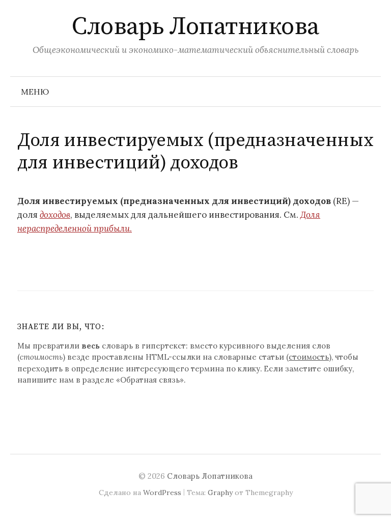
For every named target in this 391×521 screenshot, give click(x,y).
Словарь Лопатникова (195, 27)
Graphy (220, 492)
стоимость (309, 357)
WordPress (162, 492)
